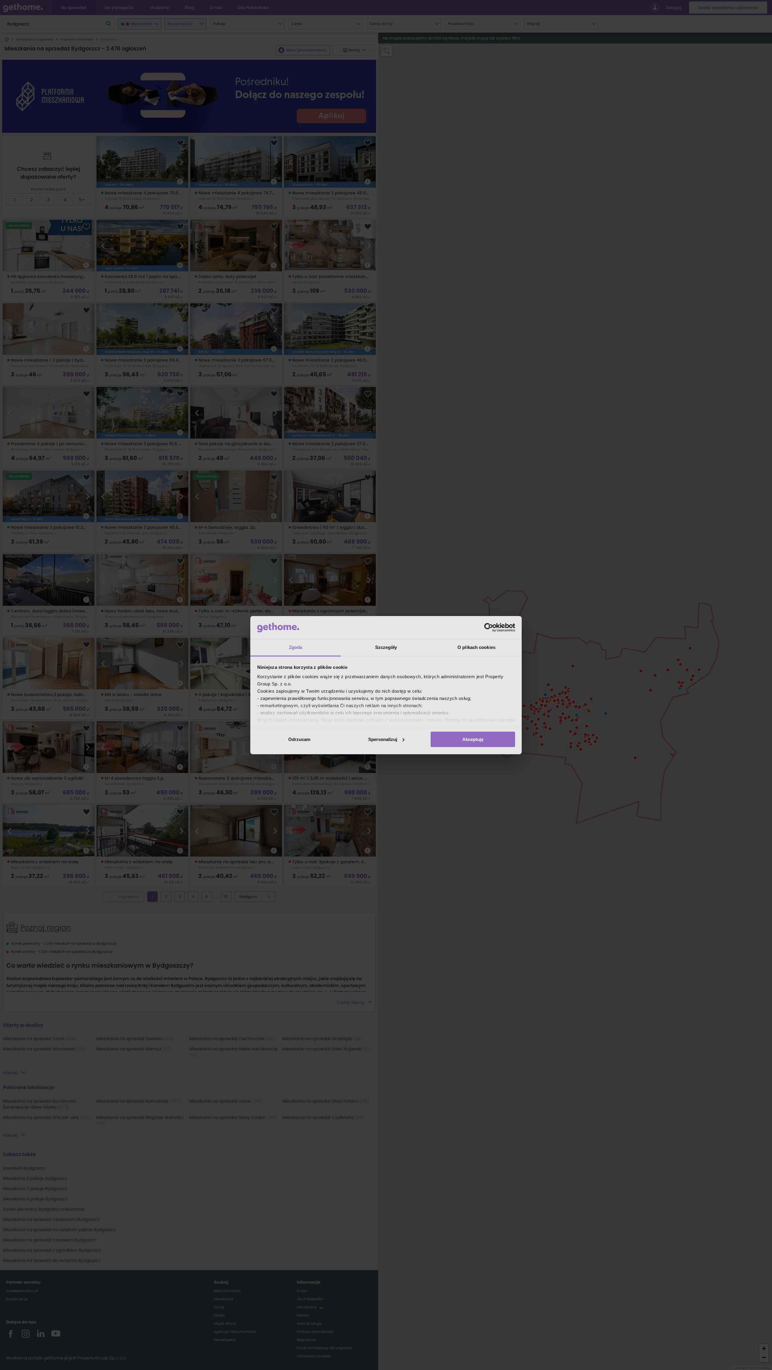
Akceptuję (472, 739)
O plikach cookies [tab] (476, 647)
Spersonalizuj (382, 739)
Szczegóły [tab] (386, 647)
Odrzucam (299, 739)
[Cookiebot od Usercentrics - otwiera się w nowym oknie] (488, 627)
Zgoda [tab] (295, 647)
